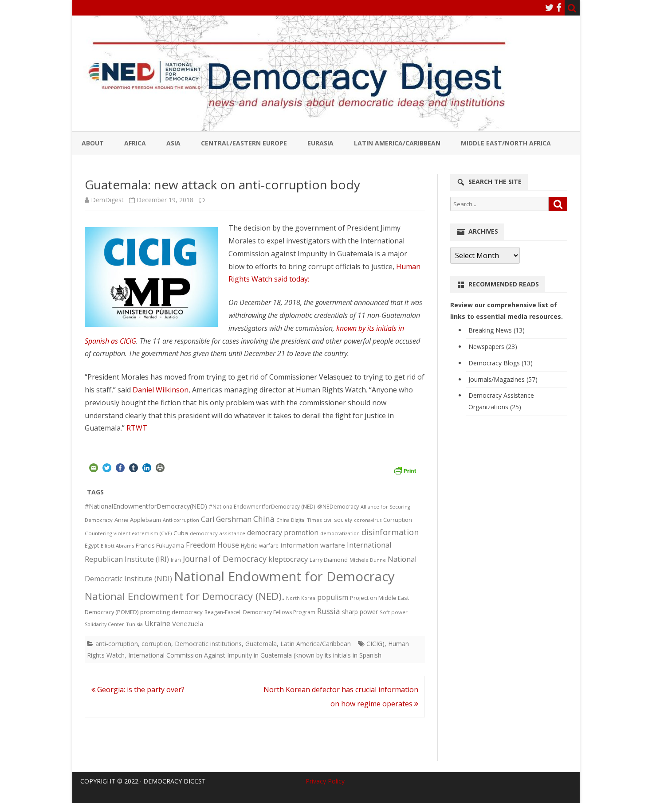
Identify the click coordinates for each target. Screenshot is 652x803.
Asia (173, 143)
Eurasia (320, 143)
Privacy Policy (325, 781)
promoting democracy (171, 612)
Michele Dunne (368, 559)
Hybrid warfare (260, 545)
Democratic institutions (208, 643)
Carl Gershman (226, 519)
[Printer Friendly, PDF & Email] (405, 469)
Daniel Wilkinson (161, 390)
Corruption (397, 520)
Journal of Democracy (225, 558)
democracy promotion (282, 532)
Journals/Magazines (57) (503, 379)
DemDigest (107, 200)
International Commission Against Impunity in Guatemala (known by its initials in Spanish (254, 655)
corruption (156, 643)
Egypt (92, 545)
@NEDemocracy (338, 506)
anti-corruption (116, 643)
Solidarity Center (104, 624)
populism (332, 597)
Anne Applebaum (137, 520)
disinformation (390, 532)
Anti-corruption (181, 520)
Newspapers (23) (492, 346)
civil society (337, 520)
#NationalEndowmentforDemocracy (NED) (262, 506)
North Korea (300, 598)
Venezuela (187, 623)
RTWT (136, 428)
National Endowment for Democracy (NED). (184, 596)
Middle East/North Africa (506, 143)
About (93, 143)
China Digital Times (299, 520)
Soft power (394, 612)
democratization (340, 533)
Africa (135, 143)
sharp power (360, 611)
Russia (328, 611)
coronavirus (367, 520)
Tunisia (134, 624)
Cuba (180, 533)
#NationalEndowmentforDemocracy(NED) (146, 506)
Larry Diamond (329, 560)
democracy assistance (217, 533)
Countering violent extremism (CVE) (128, 533)
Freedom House (212, 545)
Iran (176, 560)
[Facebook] (559, 7)
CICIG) (375, 643)
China (264, 518)
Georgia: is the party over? (140, 689)
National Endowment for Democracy (284, 576)
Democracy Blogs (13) (500, 363)
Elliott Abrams (117, 545)
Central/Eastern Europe (244, 143)
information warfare (312, 545)
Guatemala (261, 643)
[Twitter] (549, 7)
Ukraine (157, 623)
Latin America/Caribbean (397, 143)
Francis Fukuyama (160, 545)
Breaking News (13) (496, 330)
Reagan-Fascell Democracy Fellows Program (259, 612)
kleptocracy (288, 559)
